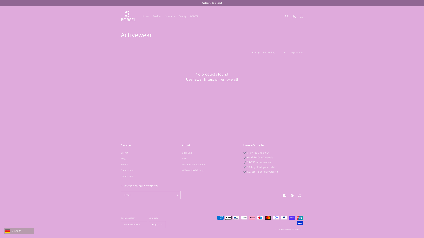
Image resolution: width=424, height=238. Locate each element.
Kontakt (125, 164)
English (155, 224)
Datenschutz (127, 170)
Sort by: (256, 52)
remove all (229, 79)
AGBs (184, 158)
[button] (287, 16)
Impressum (127, 176)
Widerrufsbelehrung (193, 170)
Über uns (187, 152)
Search (124, 152)
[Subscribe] (176, 195)
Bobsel (284, 229)
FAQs (123, 158)
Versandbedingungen (193, 164)
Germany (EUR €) (132, 224)
